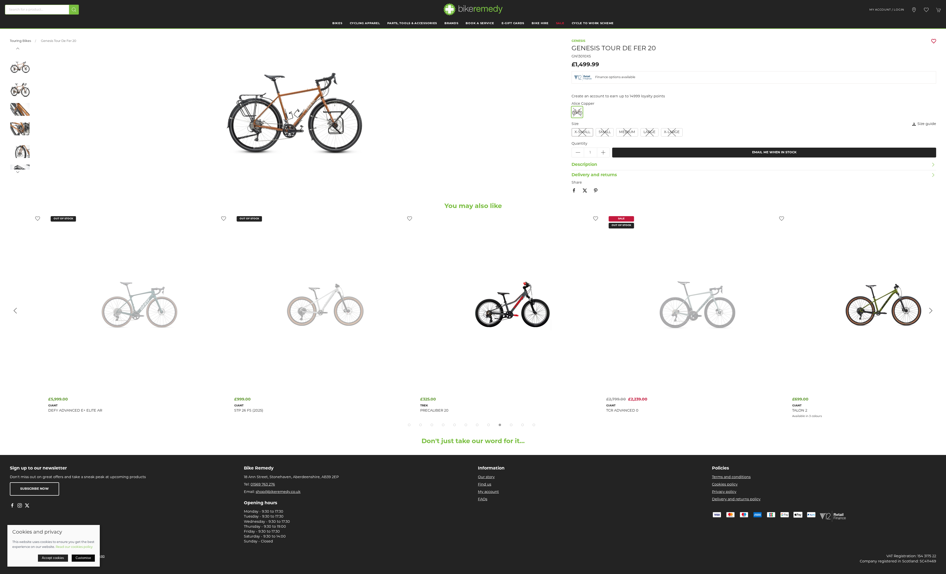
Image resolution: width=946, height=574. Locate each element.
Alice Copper (583, 104)
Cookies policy (725, 485)
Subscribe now (34, 488)
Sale (560, 23)
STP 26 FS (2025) (210, 411)
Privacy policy (724, 492)
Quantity (579, 144)
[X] (27, 505)
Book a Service (480, 23)
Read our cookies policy (74, 547)
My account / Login (886, 9)
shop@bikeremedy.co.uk (278, 492)
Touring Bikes (20, 41)
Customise (83, 558)
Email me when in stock (774, 152)
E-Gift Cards (513, 23)
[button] (926, 10)
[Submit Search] (74, 10)
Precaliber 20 (396, 411)
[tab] (409, 425)
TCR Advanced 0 (584, 411)
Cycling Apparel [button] (365, 23)
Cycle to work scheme (593, 23)
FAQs (482, 499)
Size (575, 124)
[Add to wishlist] (185, 218)
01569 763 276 (263, 485)
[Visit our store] (914, 10)
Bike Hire (540, 23)
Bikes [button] (337, 23)
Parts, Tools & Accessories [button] (412, 23)
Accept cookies (53, 558)
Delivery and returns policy (736, 499)
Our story (486, 477)
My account (488, 492)
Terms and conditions (731, 477)
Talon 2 (761, 411)
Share (577, 183)
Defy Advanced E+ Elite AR (37, 411)
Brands (451, 23)
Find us (484, 485)
